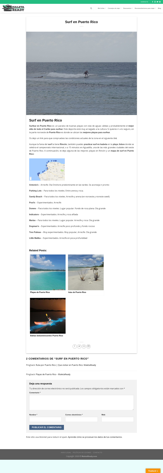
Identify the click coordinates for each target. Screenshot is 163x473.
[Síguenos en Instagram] (155, 2)
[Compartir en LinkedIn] (88, 346)
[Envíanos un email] (160, 2)
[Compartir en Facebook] (75, 346)
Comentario (34, 393)
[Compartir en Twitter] (79, 346)
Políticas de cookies (82, 452)
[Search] (91, 8)
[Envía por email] (84, 346)
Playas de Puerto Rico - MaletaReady (53, 374)
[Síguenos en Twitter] (157, 2)
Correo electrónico (74, 415)
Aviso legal (66, 452)
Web (103, 415)
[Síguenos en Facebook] (152, 2)
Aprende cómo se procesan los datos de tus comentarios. (95, 437)
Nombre (33, 415)
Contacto (97, 452)
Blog (159, 8)
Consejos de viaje (114, 8)
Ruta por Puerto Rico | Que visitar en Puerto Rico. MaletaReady (66, 365)
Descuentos (127, 8)
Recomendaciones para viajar (144, 8)
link (115, 138)
